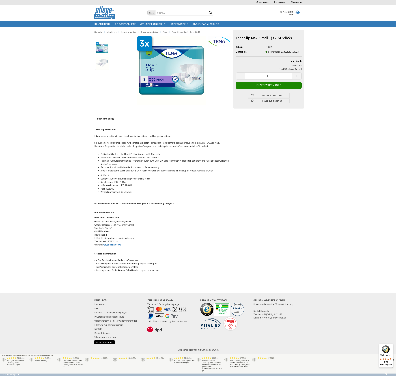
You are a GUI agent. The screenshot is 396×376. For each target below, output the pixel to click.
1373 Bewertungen (9, 375)
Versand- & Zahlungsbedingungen (110, 312)
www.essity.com (112, 244)
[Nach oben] (387, 374)
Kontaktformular (261, 311)
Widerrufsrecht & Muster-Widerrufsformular (115, 320)
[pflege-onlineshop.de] (118, 13)
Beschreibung (105, 118)
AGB (96, 308)
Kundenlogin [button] (280, 2)
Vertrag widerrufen (104, 342)
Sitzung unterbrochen (105, 337)
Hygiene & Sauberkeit (206, 24)
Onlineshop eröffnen (187, 349)
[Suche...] (210, 13)
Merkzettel (297, 2)
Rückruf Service (102, 333)
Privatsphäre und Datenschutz (109, 316)
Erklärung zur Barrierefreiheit (108, 324)
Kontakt (98, 328)
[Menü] (391, 345)
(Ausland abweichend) (290, 52)
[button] (262, 2)
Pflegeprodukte (125, 24)
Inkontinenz (102, 24)
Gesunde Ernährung (152, 24)
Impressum (99, 304)
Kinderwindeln (179, 24)
